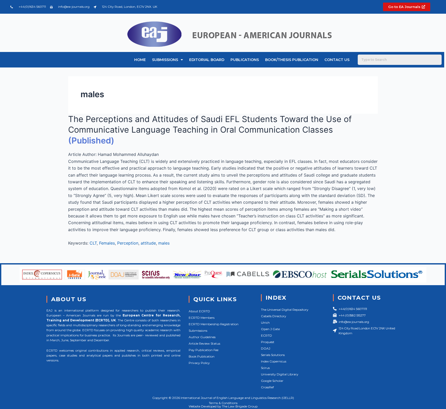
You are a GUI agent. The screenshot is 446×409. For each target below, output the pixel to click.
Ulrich (265, 322)
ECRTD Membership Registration (213, 324)
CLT (93, 243)
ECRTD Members (201, 318)
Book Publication (201, 356)
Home (140, 59)
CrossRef (267, 387)
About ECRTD (199, 311)
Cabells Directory (273, 316)
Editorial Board (206, 59)
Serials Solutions (273, 355)
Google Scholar (272, 381)
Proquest (267, 342)
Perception (127, 243)
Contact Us (336, 59)
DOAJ (265, 348)
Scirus (265, 368)
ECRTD (266, 335)
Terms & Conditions (223, 403)
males (164, 243)
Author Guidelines (202, 337)
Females (107, 243)
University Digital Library (279, 374)
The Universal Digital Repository (284, 310)
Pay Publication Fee (203, 350)
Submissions (165, 59)
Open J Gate (270, 329)
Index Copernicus (273, 361)
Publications (244, 59)
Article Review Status (204, 343)
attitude (148, 243)
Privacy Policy (199, 363)
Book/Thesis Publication (291, 59)
